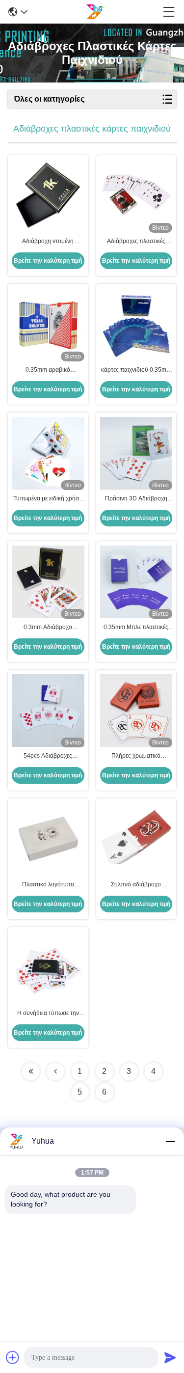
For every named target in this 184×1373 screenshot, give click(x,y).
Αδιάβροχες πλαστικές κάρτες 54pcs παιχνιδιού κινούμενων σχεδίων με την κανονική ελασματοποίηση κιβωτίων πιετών (136, 242)
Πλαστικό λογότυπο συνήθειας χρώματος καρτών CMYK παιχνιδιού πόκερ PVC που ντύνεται (48, 885)
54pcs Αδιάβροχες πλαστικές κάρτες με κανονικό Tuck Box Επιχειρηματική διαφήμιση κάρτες (47, 756)
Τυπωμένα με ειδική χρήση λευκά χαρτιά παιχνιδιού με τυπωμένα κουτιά (48, 499)
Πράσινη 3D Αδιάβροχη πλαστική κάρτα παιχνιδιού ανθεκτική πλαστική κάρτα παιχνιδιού (136, 499)
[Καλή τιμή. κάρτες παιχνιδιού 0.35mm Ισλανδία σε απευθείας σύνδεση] (136, 324)
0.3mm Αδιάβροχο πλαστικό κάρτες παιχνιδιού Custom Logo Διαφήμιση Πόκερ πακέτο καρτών (48, 628)
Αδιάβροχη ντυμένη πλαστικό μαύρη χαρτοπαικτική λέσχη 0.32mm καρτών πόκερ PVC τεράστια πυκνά (48, 242)
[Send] (170, 1357)
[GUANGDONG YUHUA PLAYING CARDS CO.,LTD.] (95, 11)
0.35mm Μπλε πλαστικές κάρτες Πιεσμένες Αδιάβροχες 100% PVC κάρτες (136, 628)
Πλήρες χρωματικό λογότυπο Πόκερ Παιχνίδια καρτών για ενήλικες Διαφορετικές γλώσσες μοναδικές (136, 756)
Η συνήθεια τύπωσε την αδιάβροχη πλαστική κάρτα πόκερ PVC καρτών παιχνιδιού (47, 1013)
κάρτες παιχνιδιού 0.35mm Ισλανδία (136, 370)
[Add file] (13, 1357)
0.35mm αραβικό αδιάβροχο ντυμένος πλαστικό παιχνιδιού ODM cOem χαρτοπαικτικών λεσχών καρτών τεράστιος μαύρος (48, 370)
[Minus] (170, 1141)
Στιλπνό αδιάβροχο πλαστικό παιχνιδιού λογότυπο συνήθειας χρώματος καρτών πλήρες (136, 885)
